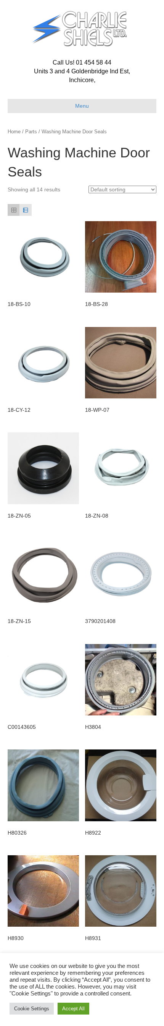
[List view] (25, 210)
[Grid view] (13, 210)
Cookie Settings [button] (31, 1008)
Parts (31, 131)
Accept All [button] (73, 1008)
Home (14, 131)
